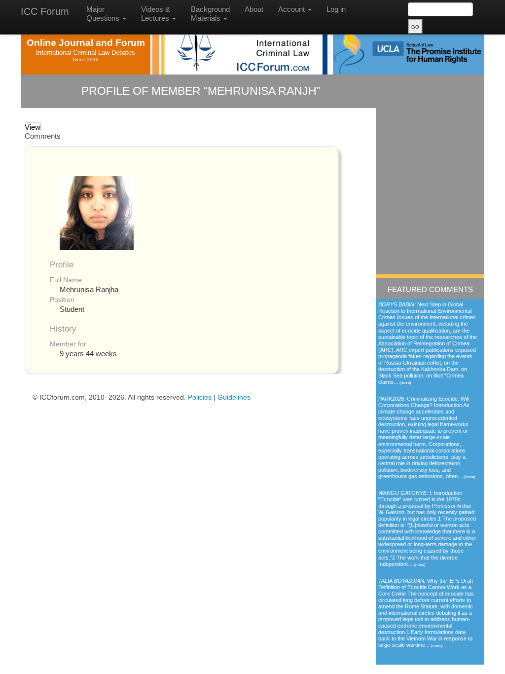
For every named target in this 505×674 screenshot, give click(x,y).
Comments (43, 136)
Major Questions (103, 13)
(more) (405, 382)
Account (292, 9)
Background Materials (210, 13)
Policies (200, 397)
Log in (336, 9)
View (32, 127)
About (254, 9)
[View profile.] (97, 212)
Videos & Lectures (156, 13)
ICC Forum (45, 11)
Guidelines (234, 397)
